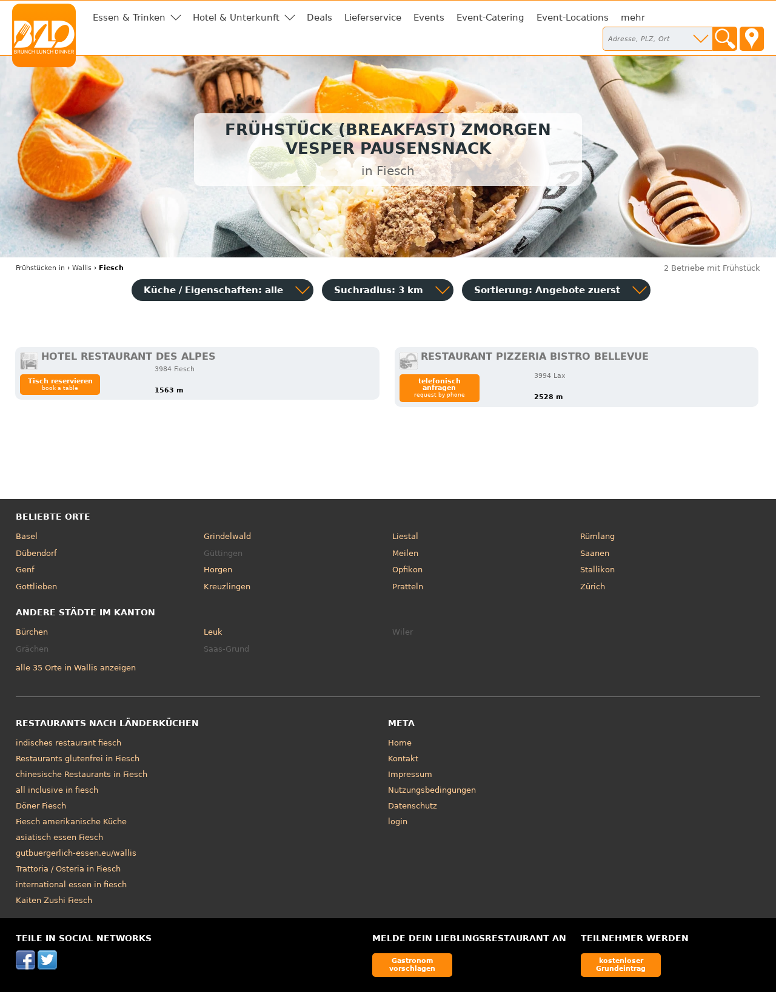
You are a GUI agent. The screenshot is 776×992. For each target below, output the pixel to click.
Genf (25, 569)
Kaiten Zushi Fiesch (54, 900)
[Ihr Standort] (752, 39)
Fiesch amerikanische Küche (71, 821)
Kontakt (403, 758)
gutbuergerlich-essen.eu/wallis (76, 853)
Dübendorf (36, 553)
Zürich (592, 586)
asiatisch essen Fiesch (59, 837)
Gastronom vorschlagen (412, 964)
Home (400, 742)
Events (428, 17)
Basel (27, 536)
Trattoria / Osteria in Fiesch (68, 868)
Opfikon (407, 569)
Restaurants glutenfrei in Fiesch (77, 758)
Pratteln (407, 586)
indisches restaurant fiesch (68, 742)
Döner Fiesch (41, 805)
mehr (633, 17)
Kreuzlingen (227, 586)
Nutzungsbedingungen (432, 790)
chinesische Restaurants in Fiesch (81, 774)
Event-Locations (573, 17)
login (397, 821)
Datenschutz (412, 805)
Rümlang (597, 536)
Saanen (594, 553)
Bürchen (32, 632)
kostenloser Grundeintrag (621, 964)
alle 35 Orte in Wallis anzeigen (76, 667)
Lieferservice (372, 17)
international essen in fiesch (71, 884)
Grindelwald (227, 536)
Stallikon (597, 569)
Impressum (410, 774)
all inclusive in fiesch (57, 790)
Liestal (405, 536)
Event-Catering (490, 17)
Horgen (218, 569)
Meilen (405, 553)
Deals (319, 17)
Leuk (213, 632)
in (40, 268)
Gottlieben (36, 586)
